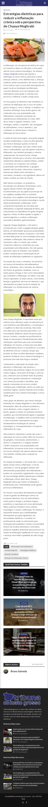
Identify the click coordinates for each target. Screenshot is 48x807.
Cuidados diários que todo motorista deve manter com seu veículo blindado (28, 784)
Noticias (6, 10)
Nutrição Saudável (11, 554)
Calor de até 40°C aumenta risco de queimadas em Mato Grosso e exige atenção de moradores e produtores (24, 612)
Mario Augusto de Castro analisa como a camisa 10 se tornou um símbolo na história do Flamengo (24, 641)
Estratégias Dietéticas (28, 550)
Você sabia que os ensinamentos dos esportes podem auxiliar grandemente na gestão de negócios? (28, 748)
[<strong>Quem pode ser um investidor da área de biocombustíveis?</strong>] (7, 732)
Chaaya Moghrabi (10, 74)
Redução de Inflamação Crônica (16, 558)
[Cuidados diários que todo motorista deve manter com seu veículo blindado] (7, 786)
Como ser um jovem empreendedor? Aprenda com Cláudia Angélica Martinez (28, 738)
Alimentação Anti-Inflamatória (21, 547)
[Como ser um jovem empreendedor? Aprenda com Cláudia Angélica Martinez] (7, 740)
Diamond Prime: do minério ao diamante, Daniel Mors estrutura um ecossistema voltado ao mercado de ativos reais (24, 582)
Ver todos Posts (37, 664)
